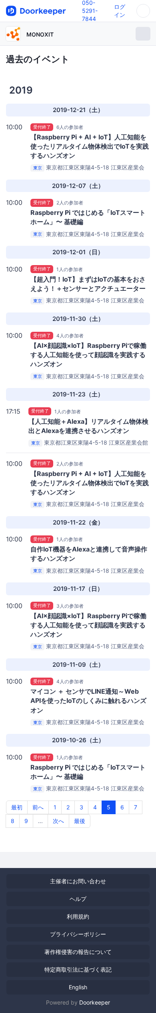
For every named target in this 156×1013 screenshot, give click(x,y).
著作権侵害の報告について (78, 951)
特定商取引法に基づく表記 (78, 969)
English (78, 987)
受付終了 (42, 127)
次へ (58, 820)
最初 (16, 807)
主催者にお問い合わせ (78, 881)
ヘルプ (78, 898)
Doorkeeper (94, 1002)
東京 (37, 168)
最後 (79, 820)
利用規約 (78, 916)
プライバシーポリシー (78, 934)
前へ (38, 807)
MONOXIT (40, 34)
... (40, 820)
